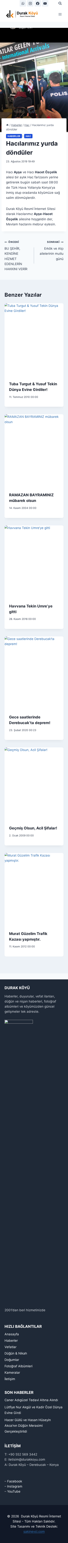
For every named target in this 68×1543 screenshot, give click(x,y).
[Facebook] (38, 3)
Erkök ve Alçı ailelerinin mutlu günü (51, 250)
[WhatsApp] (23, 3)
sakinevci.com (34, 1531)
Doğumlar (12, 1360)
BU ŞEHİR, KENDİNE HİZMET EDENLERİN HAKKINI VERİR (16, 255)
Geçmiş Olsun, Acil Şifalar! (33, 828)
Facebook (14, 1481)
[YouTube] (45, 3)
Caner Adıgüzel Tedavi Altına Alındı (31, 1400)
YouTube (13, 1491)
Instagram (14, 1486)
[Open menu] (59, 14)
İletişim (10, 1379)
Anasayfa (12, 1334)
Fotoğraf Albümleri (18, 1366)
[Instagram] (30, 3)
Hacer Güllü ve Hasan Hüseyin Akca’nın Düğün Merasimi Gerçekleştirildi (28, 1425)
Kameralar (12, 1372)
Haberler (14, 136)
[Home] (7, 125)
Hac (28, 136)
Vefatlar (10, 1347)
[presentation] (34, 340)
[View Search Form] (60, 3)
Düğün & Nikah (16, 1353)
